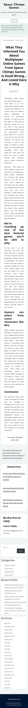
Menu (14, 20)
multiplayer (19, 437)
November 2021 (9, 668)
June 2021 (7, 684)
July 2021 (7, 681)
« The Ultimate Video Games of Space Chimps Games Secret (12, 451)
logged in (14, 530)
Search (5, 547)
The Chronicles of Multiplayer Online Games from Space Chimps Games (15, 610)
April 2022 (7, 652)
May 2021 (7, 687)
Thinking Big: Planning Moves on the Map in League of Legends (14, 476)
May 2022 (7, 649)
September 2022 (9, 636)
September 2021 (9, 675)
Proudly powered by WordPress (13, 703)
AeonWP (19, 705)
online (13, 440)
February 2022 (8, 658)
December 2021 (9, 665)
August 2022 (8, 639)
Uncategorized (9, 572)
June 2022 (7, 646)
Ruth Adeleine (10, 40)
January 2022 (8, 662)
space (17, 440)
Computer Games (9, 565)
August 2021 (8, 678)
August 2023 (8, 630)
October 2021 (8, 671)
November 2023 (9, 626)
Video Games (8, 575)
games (13, 437)
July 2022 (7, 642)
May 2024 (7, 623)
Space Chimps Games (14, 6)
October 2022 (8, 633)
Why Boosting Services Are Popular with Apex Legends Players (13, 503)
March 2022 (8, 655)
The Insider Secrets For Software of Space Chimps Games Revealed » (13, 457)
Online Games (13, 91)
